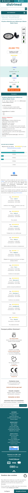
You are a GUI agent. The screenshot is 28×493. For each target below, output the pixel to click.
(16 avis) (14, 56)
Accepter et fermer (21, 491)
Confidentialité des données (14, 429)
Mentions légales (14, 419)
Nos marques (14, 436)
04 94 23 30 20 (11, 387)
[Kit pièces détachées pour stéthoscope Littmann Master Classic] (24, 29)
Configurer (7, 491)
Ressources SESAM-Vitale (14, 439)
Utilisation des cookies (14, 430)
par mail (19, 387)
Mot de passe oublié (14, 426)
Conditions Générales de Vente (14, 417)
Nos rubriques (14, 438)
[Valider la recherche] (26, 8)
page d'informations (18, 192)
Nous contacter (14, 423)
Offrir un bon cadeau (14, 435)
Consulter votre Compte (14, 428)
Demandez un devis (14, 397)
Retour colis (14, 415)
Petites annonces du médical (14, 442)
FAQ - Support (14, 425)
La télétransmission (14, 441)
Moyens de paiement (14, 416)
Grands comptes (14, 443)
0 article (21, 1)
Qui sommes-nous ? (14, 413)
